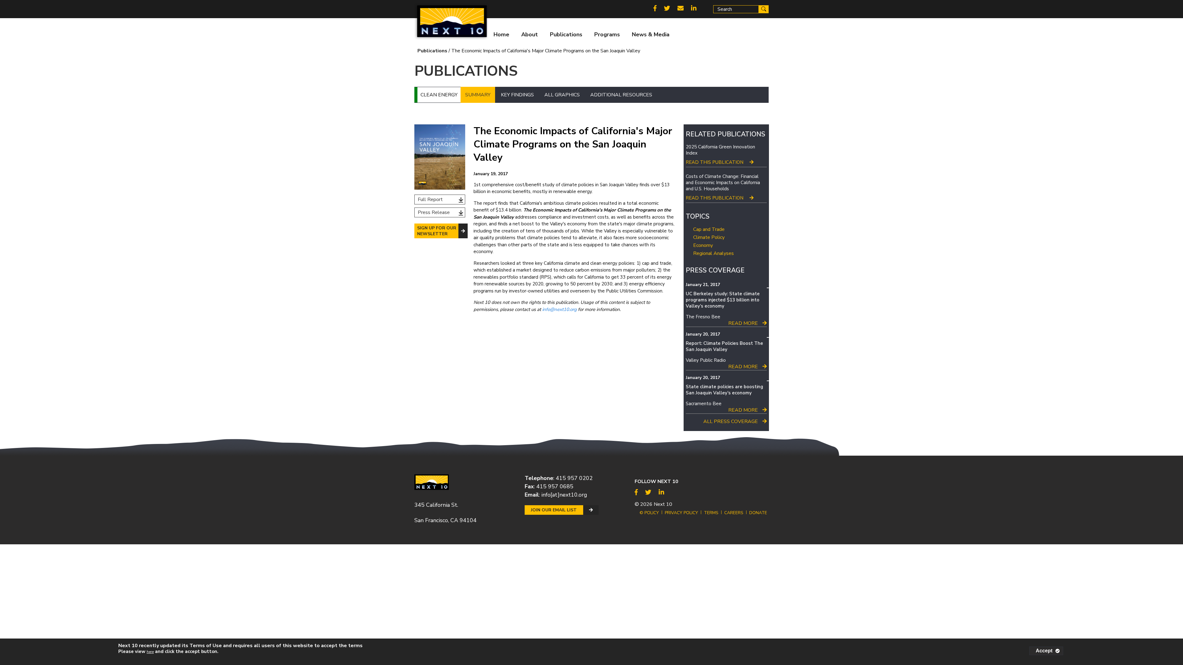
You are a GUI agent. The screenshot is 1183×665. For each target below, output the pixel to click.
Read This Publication (714, 162)
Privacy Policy (681, 513)
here (150, 651)
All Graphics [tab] (562, 94)
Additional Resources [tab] (621, 94)
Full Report (430, 199)
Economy (703, 245)
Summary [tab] (477, 94)
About (529, 34)
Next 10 (663, 504)
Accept (1044, 650)
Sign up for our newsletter (436, 231)
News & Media (650, 34)
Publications (566, 34)
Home (501, 34)
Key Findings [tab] (517, 94)
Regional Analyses (713, 253)
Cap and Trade (709, 229)
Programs (607, 34)
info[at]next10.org (564, 494)
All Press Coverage (730, 421)
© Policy (649, 513)
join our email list (554, 510)
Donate (758, 513)
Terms (711, 513)
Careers (733, 513)
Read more (743, 323)
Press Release (434, 212)
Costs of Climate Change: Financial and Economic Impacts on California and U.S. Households (723, 182)
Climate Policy (709, 237)
